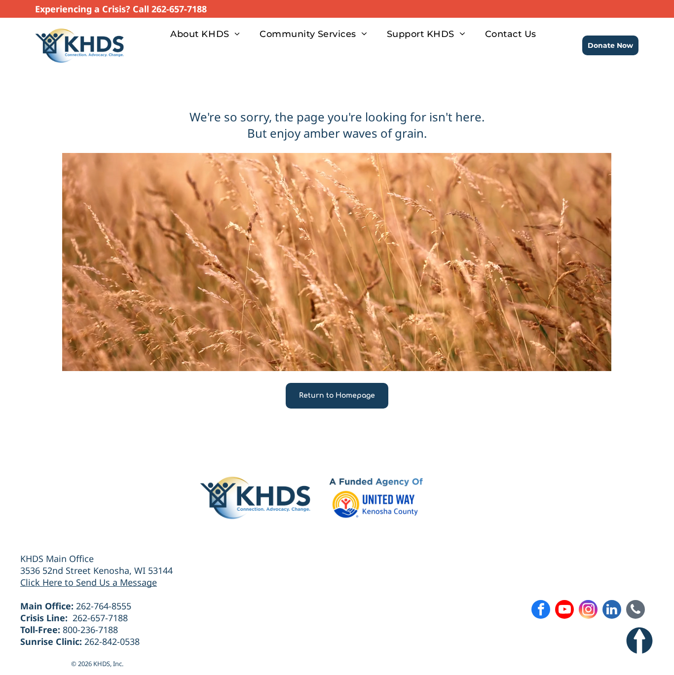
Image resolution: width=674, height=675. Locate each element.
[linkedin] (611, 610)
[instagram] (588, 610)
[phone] (635, 610)
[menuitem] (205, 34)
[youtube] (564, 610)
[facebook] (540, 610)
